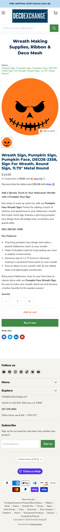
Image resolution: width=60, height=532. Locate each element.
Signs (49, 506)
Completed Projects (30, 516)
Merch (17, 512)
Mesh (7, 506)
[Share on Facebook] (4, 337)
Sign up (47, 444)
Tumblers (6, 512)
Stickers (51, 512)
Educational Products (34, 512)
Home (5, 65)
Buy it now (30, 323)
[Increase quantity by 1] (29, 301)
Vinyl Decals (9, 509)
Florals (40, 506)
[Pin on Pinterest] (22, 337)
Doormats (31, 509)
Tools (21, 509)
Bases (16, 506)
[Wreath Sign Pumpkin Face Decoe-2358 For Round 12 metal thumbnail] (7, 142)
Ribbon (49, 502)
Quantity (6, 294)
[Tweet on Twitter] (10, 337)
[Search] (54, 28)
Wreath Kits (27, 506)
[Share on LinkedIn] (16, 337)
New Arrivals (28, 499)
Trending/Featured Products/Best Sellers (23, 502)
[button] (30, 178)
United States (28, 459)
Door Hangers (46, 509)
